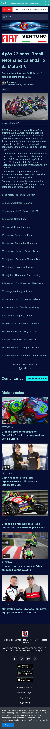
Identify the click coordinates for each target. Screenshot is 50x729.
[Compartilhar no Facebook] (20, 368)
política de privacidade (38, 720)
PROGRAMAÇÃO (25, 692)
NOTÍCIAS (25, 698)
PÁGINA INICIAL (25, 687)
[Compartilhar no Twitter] (25, 368)
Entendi (8, 725)
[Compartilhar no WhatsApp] (29, 368)
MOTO (5, 89)
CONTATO (25, 703)
